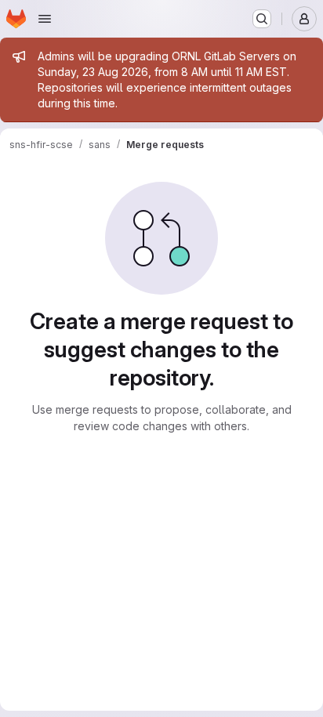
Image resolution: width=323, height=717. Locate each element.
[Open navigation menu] (44, 18)
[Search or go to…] (261, 18)
